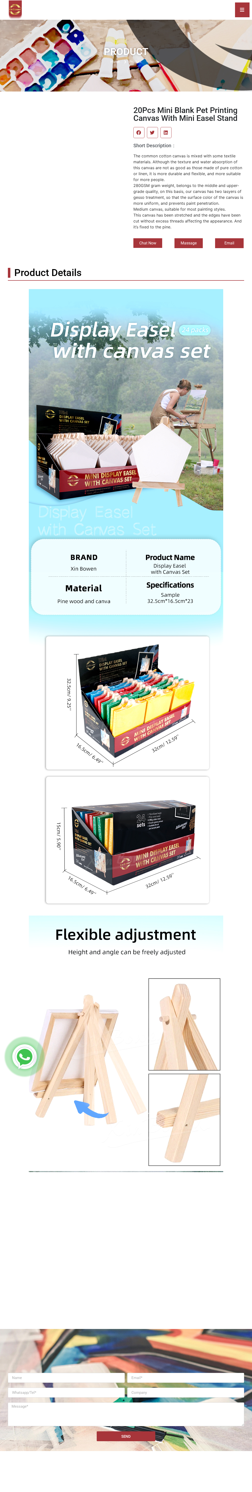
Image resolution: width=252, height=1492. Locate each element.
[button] (138, 132)
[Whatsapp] (24, 1056)
